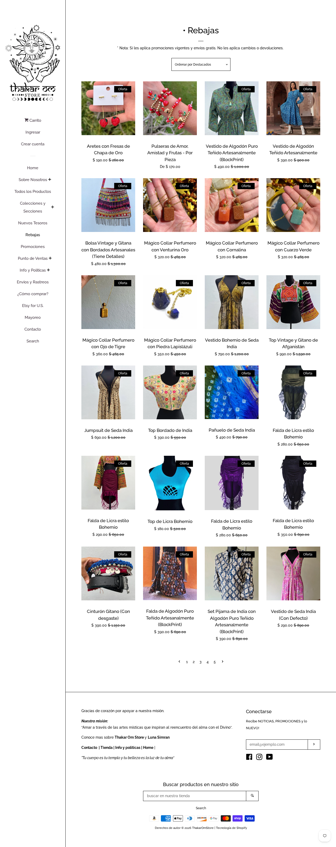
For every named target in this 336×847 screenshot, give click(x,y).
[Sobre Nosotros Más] (49, 180)
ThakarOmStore (203, 828)
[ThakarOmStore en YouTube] (269, 758)
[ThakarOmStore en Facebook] (249, 758)
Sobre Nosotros (33, 179)
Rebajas (32, 234)
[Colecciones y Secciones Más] (52, 207)
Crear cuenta (32, 144)
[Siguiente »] (222, 662)
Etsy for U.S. (33, 305)
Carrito (34, 120)
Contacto (32, 329)
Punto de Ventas (33, 258)
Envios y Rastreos (33, 282)
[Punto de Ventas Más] (50, 258)
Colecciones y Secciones (32, 207)
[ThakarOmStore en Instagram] (259, 758)
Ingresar (32, 132)
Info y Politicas (33, 270)
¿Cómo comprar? (32, 294)
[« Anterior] (179, 662)
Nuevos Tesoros (32, 223)
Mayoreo (33, 317)
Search (33, 341)
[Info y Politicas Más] (48, 270)
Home (32, 168)
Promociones (33, 246)
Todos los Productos (32, 191)
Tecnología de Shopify (231, 828)
